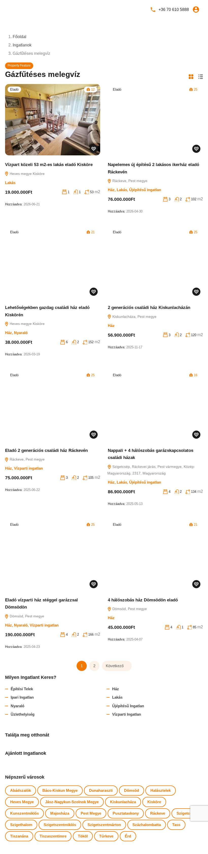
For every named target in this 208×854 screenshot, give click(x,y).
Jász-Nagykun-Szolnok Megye (72, 802)
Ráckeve (157, 813)
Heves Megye (22, 802)
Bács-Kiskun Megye (60, 790)
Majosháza (59, 813)
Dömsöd (131, 790)
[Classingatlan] (20, 9)
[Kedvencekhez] (94, 149)
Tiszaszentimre (53, 836)
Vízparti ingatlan (28, 468)
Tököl (83, 836)
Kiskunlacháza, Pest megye (134, 317)
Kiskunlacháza (123, 802)
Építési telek (22, 689)
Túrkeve (106, 836)
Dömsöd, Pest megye (26, 616)
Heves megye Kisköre (27, 174)
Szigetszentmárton (104, 825)
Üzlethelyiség (22, 714)
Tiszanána (19, 836)
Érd (128, 836)
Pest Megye (91, 813)
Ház (111, 190)
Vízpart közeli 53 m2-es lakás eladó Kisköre (49, 164)
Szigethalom (21, 825)
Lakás (10, 182)
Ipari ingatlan (22, 697)
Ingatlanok (22, 45)
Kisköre (154, 802)
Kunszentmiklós (24, 813)
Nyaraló (21, 333)
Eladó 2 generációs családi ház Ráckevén (46, 450)
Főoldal (19, 37)
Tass (176, 825)
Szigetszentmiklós (60, 825)
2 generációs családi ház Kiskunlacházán (149, 307)
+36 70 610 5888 (174, 9)
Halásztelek (160, 790)
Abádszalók (20, 790)
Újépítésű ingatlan (145, 190)
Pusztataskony (126, 813)
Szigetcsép (186, 813)
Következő (115, 666)
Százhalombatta (146, 825)
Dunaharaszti (101, 790)
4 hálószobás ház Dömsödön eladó (143, 600)
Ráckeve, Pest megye (129, 181)
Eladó (14, 89)
